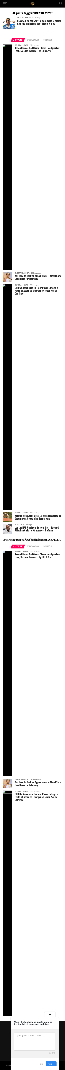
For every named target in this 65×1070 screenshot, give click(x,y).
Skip (42, 1064)
